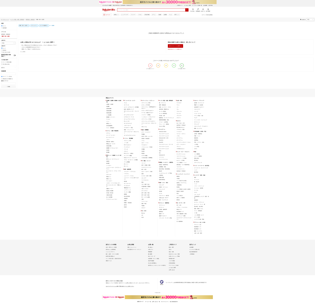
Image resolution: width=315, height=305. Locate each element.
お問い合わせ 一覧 (156, 301)
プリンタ (126, 149)
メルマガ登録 (172, 260)
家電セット (116, 14)
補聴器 (125, 194)
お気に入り (150, 249)
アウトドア (196, 124)
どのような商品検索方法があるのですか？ (31, 47)
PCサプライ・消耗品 (128, 153)
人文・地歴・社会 (145, 184)
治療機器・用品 (162, 166)
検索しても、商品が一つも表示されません (31, 49)
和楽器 (143, 153)
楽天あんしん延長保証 (111, 249)
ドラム (143, 140)
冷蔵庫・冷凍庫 (109, 104)
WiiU (160, 150)
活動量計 (126, 198)
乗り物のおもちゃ (180, 127)
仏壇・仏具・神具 (198, 233)
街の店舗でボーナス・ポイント (134, 249)
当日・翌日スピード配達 (111, 247)
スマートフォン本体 (146, 102)
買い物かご (150, 247)
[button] (4, 56)
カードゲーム (180, 138)
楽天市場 (210, 5)
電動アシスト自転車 (198, 105)
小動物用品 (179, 185)
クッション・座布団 (198, 188)
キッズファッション (181, 154)
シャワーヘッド (127, 190)
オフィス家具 (197, 217)
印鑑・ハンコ (197, 135)
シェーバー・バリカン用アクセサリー (131, 178)
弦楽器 (143, 151)
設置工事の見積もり (110, 256)
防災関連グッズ (180, 211)
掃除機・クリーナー (110, 117)
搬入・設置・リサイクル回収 (112, 254)
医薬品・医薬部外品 (163, 164)
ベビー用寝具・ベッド (181, 162)
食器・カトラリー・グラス (165, 107)
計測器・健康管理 (163, 209)
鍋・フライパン (162, 102)
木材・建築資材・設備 (181, 213)
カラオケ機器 (144, 155)
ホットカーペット (110, 137)
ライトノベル (144, 201)
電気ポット (108, 176)
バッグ (195, 170)
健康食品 (161, 211)
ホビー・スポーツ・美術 (147, 171)
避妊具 (160, 171)
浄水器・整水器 (109, 192)
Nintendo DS (162, 155)
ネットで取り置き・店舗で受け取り (114, 258)
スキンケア (161, 185)
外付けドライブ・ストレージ (130, 157)
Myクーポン (150, 256)
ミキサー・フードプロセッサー (113, 183)
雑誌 (142, 182)
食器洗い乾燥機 (109, 190)
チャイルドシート (180, 169)
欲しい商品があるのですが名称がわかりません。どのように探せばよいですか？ (39, 45)
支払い (170, 249)
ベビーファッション (181, 156)
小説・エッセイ (145, 188)
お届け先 (3, 40)
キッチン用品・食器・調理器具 (17, 19)
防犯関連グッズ (197, 226)
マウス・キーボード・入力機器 (131, 159)
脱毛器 (125, 181)
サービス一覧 (148, 301)
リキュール (179, 111)
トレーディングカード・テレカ (183, 142)
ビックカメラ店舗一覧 (197, 5)
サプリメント (162, 205)
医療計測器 (161, 177)
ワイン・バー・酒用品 (164, 124)
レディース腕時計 (198, 156)
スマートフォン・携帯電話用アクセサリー (149, 107)
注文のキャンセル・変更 (174, 254)
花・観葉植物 (180, 221)
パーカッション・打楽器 (147, 147)
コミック (143, 163)
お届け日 (3, 45)
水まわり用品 (162, 126)
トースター (108, 165)
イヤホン (140, 14)
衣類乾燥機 (108, 110)
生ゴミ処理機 (109, 197)
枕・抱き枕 (196, 181)
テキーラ (179, 117)
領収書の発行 (172, 258)
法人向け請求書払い (152, 263)
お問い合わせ (172, 269)
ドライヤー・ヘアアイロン (130, 171)
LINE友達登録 (172, 263)
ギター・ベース (145, 142)
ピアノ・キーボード (146, 132)
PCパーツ (126, 164)
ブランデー (179, 115)
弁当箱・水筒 (162, 115)
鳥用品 (178, 187)
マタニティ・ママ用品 (181, 158)
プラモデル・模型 (180, 129)
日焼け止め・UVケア (163, 197)
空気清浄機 (146, 14)
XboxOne (161, 140)
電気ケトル (108, 178)
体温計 (125, 207)
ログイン (204, 14)
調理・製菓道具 (162, 105)
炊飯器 (107, 161)
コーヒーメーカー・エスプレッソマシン (113, 168)
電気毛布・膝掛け (110, 141)
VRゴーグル (144, 126)
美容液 (160, 191)
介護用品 (161, 175)
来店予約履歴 (151, 260)
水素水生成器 (109, 195)
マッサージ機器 (127, 192)
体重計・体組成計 (128, 202)
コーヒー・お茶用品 (163, 122)
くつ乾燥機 (108, 115)
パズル (178, 135)
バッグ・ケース (197, 113)
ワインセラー (109, 180)
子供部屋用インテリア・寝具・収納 (201, 197)
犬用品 (178, 178)
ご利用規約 (191, 254)
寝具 (195, 177)
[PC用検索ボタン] (187, 10)
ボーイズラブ (144, 190)
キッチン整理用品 (163, 113)
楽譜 (142, 173)
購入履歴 (150, 254)
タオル (195, 148)
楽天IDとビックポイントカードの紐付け (157, 265)
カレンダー (144, 178)
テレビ (170, 14)
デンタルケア (127, 185)
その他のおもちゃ (180, 148)
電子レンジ (176, 14)
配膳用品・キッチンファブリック (166, 117)
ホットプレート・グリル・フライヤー (113, 171)
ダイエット (161, 207)
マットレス (196, 179)
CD (142, 215)
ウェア (195, 117)
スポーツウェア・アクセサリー (201, 126)
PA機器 (143, 134)
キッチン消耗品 (162, 111)
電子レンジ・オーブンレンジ (112, 159)
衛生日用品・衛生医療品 (164, 169)
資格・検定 (144, 203)
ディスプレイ (127, 147)
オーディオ (126, 105)
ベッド (195, 183)
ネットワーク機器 (128, 155)
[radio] (1, 25)
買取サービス (109, 260)
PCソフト (126, 166)
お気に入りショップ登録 (174, 256)
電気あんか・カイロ (110, 143)
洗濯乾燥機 (108, 108)
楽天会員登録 (209, 14)
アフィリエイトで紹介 (174, 265)
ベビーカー (179, 166)
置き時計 (196, 160)
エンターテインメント (146, 167)
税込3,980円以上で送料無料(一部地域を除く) (123, 5)
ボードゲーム (180, 140)
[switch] (14, 55)
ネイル (160, 193)
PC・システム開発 (146, 197)
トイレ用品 (196, 146)
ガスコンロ (108, 174)
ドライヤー (133, 14)
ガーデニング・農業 (181, 215)
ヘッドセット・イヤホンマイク (148, 117)
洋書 (142, 199)
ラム (178, 109)
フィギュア (179, 131)
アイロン (108, 119)
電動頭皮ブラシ (127, 187)
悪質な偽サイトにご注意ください (126, 286)
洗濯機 (165, 14)
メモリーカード (127, 125)
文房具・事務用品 (198, 133)
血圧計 (125, 204)
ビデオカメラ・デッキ (129, 117)
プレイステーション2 (163, 148)
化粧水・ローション (163, 187)
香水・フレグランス (163, 199)
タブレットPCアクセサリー (148, 110)
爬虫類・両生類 (180, 191)
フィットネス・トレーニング (200, 119)
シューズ (196, 111)
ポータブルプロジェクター (130, 135)
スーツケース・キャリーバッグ (201, 167)
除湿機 (107, 152)
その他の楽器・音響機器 (147, 157)
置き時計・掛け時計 (198, 206)
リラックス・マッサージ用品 (165, 218)
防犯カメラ (179, 209)
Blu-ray (143, 213)
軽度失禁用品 (162, 179)
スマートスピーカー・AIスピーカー (131, 132)
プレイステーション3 (163, 146)
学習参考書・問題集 (146, 186)
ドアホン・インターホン (182, 207)
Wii (159, 153)
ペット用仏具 (180, 195)
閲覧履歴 (150, 251)
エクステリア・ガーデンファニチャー (184, 218)
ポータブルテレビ (128, 123)
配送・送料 (171, 247)
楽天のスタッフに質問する (175, 46)
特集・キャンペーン (131, 247)
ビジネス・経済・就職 (146, 175)
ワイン (178, 105)
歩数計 (125, 200)
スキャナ (126, 151)
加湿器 (107, 150)
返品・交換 (171, 251)
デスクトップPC (127, 140)
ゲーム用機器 (127, 162)
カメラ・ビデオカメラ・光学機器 (131, 107)
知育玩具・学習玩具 (181, 125)
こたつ (107, 139)
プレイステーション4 (163, 135)
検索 (9, 86)
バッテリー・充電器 (146, 114)
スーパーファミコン (163, 159)
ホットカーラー (127, 183)
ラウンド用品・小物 (198, 115)
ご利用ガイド (180, 5)
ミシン (107, 121)
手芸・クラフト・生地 (199, 142)
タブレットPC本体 (146, 105)
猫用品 (178, 176)
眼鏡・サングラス (198, 128)
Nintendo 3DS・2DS (163, 138)
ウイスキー (179, 102)
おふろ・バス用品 (180, 160)
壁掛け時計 (196, 158)
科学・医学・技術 (145, 195)
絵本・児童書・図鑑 (146, 165)
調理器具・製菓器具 (30, 19)
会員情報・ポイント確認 (153, 258)
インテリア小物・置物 (199, 219)
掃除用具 (196, 138)
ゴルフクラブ (197, 109)
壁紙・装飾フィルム (198, 208)
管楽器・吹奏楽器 (145, 138)
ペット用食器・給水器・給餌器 (183, 189)
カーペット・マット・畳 (199, 204)
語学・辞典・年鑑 (145, 192)
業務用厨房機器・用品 (164, 119)
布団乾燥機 (108, 112)
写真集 (143, 205)
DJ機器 (143, 149)
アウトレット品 (197, 224)
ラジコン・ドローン (181, 133)
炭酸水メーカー (109, 188)
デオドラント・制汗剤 (164, 195)
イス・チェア (197, 194)
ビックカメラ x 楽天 (107, 5)
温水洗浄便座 (127, 196)
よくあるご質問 (187, 5)
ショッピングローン (110, 251)
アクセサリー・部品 (128, 127)
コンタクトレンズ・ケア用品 (165, 173)
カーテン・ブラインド (199, 202)
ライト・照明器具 (110, 127)
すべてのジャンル (5, 19)
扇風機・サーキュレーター (112, 148)
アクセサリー (144, 144)
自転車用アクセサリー (199, 107)
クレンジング (162, 189)
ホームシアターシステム (129, 119)
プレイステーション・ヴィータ (166, 144)
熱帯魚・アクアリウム (181, 182)
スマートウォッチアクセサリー (148, 121)
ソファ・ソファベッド (199, 186)
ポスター (143, 207)
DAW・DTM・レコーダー (147, 136)
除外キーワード (4, 80)
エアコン (154, 14)
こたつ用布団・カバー (199, 215)
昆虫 (178, 193)
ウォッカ (179, 113)
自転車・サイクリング (199, 102)
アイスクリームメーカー (111, 199)
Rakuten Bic (109, 10)
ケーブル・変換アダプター (147, 112)
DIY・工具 (179, 205)
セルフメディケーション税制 (112, 286)
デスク (195, 192)
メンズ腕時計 (197, 154)
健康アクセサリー (163, 215)
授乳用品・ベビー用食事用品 (183, 164)
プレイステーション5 (163, 133)
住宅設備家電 (109, 125)
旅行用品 (196, 172)
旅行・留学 (144, 169)
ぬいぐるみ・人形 (180, 123)
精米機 (107, 163)
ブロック (179, 146)
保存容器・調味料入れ (164, 109)
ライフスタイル (145, 180)
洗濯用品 (196, 140)
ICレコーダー (127, 121)
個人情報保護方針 (193, 251)
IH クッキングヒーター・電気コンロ (113, 185)
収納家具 (196, 200)
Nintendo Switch (162, 131)
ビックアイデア (124, 14)
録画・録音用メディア (129, 109)
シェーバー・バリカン (129, 175)
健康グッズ (161, 213)
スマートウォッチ (198, 162)
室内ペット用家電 (180, 197)
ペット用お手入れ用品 (181, 180)
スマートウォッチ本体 (146, 119)
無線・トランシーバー (129, 129)
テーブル (196, 190)
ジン (178, 107)
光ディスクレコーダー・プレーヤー (131, 112)
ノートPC (126, 142)
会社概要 (205, 5)
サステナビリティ (165, 301)
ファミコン (161, 157)
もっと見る (22, 51)
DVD (143, 217)
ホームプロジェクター (129, 114)
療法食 (178, 199)
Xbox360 (161, 142)
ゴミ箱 (195, 212)
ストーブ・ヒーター (110, 135)
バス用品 (196, 144)
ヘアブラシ (126, 173)
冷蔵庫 (159, 14)
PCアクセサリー (127, 144)
